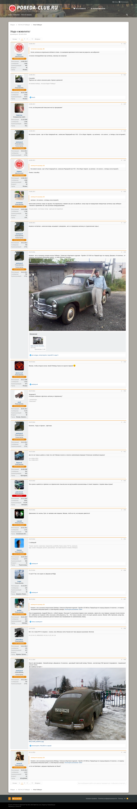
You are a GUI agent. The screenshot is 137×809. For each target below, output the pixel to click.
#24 (125, 131)
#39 (125, 659)
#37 (125, 599)
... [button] (29, 39)
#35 (125, 539)
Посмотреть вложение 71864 (73, 609)
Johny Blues (19, 639)
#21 (125, 43)
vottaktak (19, 203)
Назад (15, 39)
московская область (22, 533)
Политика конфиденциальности (107, 798)
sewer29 (19, 763)
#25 (125, 160)
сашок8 (19, 521)
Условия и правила (91, 798)
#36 (125, 570)
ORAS (19, 86)
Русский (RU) (17, 798)
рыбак (19, 610)
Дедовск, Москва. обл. (23, 594)
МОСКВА (24, 623)
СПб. (25, 217)
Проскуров (24, 475)
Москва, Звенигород (22, 417)
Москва (25, 69)
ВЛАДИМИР (23, 778)
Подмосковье (23, 565)
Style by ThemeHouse (48, 804)
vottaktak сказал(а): (37, 49)
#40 (125, 752)
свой (19, 402)
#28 (125, 252)
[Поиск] (127, 15)
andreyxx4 (15, 34)
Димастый (19, 373)
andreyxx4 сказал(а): (37, 165)
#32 (125, 451)
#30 (125, 391)
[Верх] (125, 798)
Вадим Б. (19, 463)
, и (41, 745)
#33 (125, 480)
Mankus (19, 550)
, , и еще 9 (45, 355)
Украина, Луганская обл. (23, 654)
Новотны (19, 115)
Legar (19, 581)
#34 (125, 510)
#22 (125, 75)
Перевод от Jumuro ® (14, 806)
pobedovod (19, 492)
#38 (125, 628)
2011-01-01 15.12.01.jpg (38, 346)
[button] (87, 8)
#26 (125, 191)
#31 (125, 422)
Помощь (120, 798)
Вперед (37, 39)
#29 (125, 362)
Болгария (24, 504)
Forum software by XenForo (24, 804)
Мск (26, 125)
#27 (125, 222)
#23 (125, 104)
